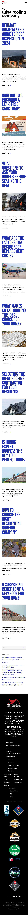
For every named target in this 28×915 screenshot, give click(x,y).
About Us (16, 776)
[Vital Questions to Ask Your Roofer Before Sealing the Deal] (14, 215)
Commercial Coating (13, 765)
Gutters (6, 776)
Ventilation (6, 782)
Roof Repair (9, 742)
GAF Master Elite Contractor (13, 754)
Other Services (7, 774)
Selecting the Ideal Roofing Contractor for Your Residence (13, 383)
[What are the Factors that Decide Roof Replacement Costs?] (14, 283)
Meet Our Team (13, 791)
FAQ (7, 748)
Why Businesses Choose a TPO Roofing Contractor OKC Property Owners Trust (12, 684)
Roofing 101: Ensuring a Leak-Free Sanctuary (12, 102)
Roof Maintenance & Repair (13, 745)
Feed (18, 801)
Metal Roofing (12, 771)
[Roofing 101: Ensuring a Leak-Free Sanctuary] (14, 140)
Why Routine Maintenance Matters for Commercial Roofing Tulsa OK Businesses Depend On (13, 660)
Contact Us (12, 788)
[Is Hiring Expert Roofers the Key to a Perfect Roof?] (14, 487)
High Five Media (14, 801)
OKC (10, 794)
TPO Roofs (11, 762)
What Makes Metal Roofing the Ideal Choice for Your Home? (14, 315)
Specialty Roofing (10, 756)
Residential (9, 751)
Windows (6, 785)
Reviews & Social (18, 779)
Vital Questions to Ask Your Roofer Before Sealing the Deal (14, 175)
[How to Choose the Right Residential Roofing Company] (14, 561)
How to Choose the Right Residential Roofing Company (11, 521)
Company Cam (18, 782)
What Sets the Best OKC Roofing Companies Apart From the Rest (13, 678)
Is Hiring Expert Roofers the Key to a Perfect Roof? (14, 451)
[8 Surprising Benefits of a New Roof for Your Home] (14, 625)
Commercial (11, 760)
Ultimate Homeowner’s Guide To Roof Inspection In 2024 (13, 34)
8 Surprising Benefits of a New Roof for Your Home (13, 591)
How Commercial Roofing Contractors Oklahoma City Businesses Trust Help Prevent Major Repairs (12, 672)
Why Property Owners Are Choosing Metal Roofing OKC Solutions (13, 666)
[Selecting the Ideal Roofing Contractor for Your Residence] (14, 419)
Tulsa (10, 796)
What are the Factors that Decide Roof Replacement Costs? (13, 247)
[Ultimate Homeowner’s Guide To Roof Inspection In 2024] (14, 72)
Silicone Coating (12, 768)
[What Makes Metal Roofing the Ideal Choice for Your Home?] (14, 351)
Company (16, 774)
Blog (20, 801)
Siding (5, 779)
